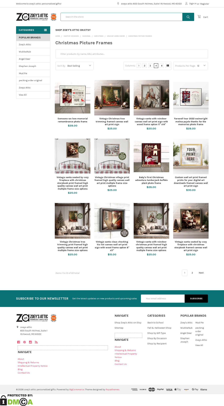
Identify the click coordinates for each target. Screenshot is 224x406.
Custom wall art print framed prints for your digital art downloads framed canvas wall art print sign (191, 181)
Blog (20, 369)
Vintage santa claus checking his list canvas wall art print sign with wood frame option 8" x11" (112, 246)
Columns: (130, 65)
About (21, 359)
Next (201, 272)
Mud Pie (23, 73)
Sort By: (61, 65)
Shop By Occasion (157, 338)
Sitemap (119, 327)
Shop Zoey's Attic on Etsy (73, 29)
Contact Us (24, 372)
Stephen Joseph (27, 66)
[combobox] (127, 17)
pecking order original (30, 80)
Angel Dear (24, 59)
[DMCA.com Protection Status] (16, 399)
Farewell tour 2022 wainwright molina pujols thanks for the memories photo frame (190, 121)
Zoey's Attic (25, 44)
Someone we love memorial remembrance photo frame (73, 120)
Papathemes (112, 389)
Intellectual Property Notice (32, 366)
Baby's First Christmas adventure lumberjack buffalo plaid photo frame (151, 180)
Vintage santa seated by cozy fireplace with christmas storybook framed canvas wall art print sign (190, 246)
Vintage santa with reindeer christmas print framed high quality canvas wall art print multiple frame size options (151, 246)
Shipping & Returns (28, 362)
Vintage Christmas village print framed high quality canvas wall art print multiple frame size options (112, 181)
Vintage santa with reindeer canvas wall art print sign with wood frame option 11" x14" (151, 121)
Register (204, 3)
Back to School (155, 322)
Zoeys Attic (25, 87)
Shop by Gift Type (156, 333)
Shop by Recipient (157, 343)
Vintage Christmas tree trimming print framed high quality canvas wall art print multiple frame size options (72, 246)
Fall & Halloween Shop (159, 327)
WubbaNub (25, 51)
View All (23, 94)
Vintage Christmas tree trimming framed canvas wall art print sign (112, 121)
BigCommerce (76, 389)
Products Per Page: (185, 65)
